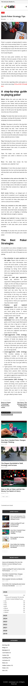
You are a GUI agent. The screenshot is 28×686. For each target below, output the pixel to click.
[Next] (6, 551)
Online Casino (6, 665)
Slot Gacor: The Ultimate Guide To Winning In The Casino (22, 405)
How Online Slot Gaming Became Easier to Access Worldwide (17, 545)
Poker (3, 12)
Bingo (4, 647)
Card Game (5, 652)
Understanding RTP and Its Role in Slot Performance (17, 524)
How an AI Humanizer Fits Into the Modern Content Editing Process (17, 517)
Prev (3, 496)
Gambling (5, 657)
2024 (5, 618)
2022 (5, 624)
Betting (4, 645)
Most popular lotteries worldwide (17, 538)
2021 (5, 627)
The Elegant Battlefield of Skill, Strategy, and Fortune (12, 464)
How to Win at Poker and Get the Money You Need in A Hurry (13, 490)
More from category (7, 414)
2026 (5, 592)
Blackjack (5, 650)
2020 (5, 630)
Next (7, 496)
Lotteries (5, 660)
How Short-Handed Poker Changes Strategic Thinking (13, 441)
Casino (4, 655)
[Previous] (3, 551)
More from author (16, 412)
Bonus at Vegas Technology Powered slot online (6, 405)
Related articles (6, 412)
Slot (3, 670)
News (4, 663)
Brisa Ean (3, 19)
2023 (5, 621)
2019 (5, 633)
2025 (5, 615)
